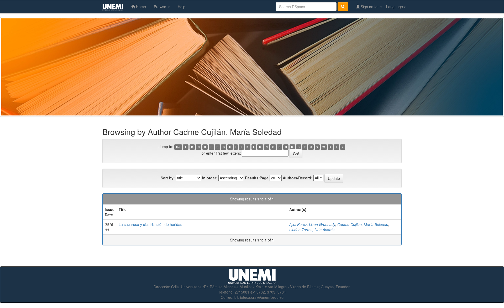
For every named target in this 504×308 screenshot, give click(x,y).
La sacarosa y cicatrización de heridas (150, 224)
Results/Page (257, 177)
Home (140, 6)
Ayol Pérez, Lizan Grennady (312, 224)
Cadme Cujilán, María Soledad (362, 224)
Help (181, 6)
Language (394, 6)
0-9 (178, 147)
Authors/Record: (297, 177)
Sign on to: (370, 6)
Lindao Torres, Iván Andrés (311, 229)
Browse (160, 6)
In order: (209, 177)
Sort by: (168, 177)
